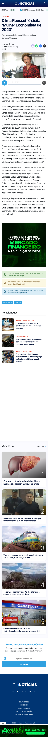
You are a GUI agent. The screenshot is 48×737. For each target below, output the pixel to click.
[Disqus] (24, 400)
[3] (24, 539)
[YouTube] (21, 692)
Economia (5, 16)
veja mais (41, 447)
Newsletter (24, 702)
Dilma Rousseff (7, 302)
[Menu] (3, 3)
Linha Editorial (24, 708)
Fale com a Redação (24, 711)
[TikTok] (30, 692)
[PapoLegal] (32, 45)
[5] (24, 613)
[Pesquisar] (44, 3)
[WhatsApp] (36, 45)
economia (18, 302)
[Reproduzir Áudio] (4, 83)
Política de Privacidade (24, 714)
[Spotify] (34, 692)
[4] (24, 576)
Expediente (24, 705)
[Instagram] (13, 692)
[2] (24, 502)
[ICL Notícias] (24, 3)
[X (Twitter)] (44, 45)
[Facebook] (40, 45)
